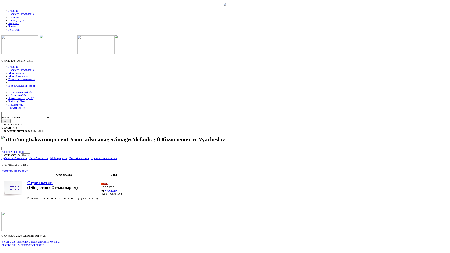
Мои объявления (79, 158)
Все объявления (38, 158)
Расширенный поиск (13, 151)
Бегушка (13, 23)
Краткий (6, 170)
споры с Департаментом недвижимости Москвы (30, 241)
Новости (13, 16)
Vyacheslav (111, 190)
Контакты (14, 29)
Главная (13, 10)
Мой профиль (58, 158)
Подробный (21, 170)
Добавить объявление (21, 13)
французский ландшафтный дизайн (22, 244)
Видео (12, 26)
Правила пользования (104, 158)
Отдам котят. (40, 182)
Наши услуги (16, 20)
